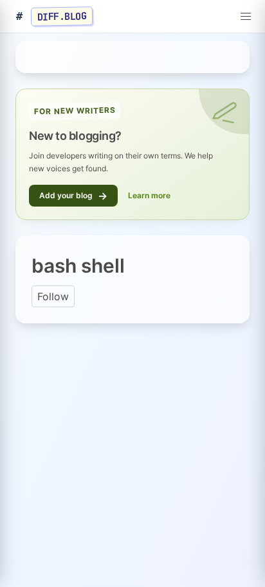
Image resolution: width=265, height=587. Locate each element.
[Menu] (245, 16)
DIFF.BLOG (62, 16)
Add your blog (73, 195)
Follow (53, 296)
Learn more (149, 195)
